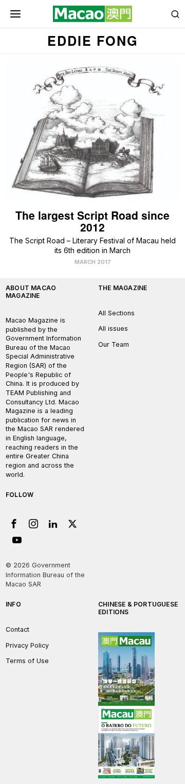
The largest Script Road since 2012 (92, 221)
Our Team (113, 344)
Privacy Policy (27, 645)
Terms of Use (27, 661)
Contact (17, 629)
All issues (113, 328)
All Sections (116, 313)
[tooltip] (14, 523)
